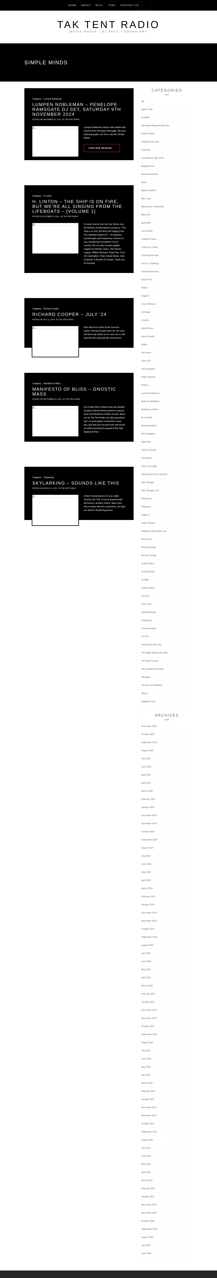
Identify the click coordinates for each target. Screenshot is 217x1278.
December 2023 (149, 912)
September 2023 (149, 937)
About (86, 5)
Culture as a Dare (149, 247)
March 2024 (147, 888)
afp (142, 101)
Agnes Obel (146, 109)
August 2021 (147, 1139)
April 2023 (146, 977)
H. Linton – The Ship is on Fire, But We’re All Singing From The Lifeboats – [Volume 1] (77, 206)
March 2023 (147, 985)
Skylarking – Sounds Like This (75, 483)
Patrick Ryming (148, 450)
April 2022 (146, 1075)
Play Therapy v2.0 (150, 490)
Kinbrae (145, 385)
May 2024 (146, 872)
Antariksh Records (150, 141)
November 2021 (149, 1115)
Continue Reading (100, 148)
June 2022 (146, 1058)
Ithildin (144, 344)
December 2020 (149, 1204)
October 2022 (147, 1026)
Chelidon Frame (148, 239)
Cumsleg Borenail (149, 255)
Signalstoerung (148, 612)
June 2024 (146, 864)
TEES (112, 5)
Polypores (146, 506)
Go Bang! (145, 312)
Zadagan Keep (148, 701)
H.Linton (48, 196)
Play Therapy (147, 482)
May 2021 (146, 1164)
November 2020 (149, 1212)
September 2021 (149, 1131)
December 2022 (149, 1010)
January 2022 (147, 1099)
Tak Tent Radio (108, 24)
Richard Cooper (51, 308)
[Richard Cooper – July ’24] (55, 341)
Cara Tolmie (147, 231)
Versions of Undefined (151, 685)
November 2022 (149, 1018)
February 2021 (148, 1188)
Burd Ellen (146, 223)
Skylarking (49, 477)
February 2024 (148, 896)
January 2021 (147, 1196)
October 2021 (147, 1123)
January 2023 (147, 1002)
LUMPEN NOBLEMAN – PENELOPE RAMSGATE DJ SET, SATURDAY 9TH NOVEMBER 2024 (76, 109)
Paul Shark (146, 458)
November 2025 (149, 726)
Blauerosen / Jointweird (152, 206)
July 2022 (145, 1050)
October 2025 (147, 734)
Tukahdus (146, 677)
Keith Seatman (148, 377)
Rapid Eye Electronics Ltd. (154, 531)
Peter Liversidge (149, 466)
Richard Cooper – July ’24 (69, 314)
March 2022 (147, 1083)
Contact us (129, 5)
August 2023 (147, 945)
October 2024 (147, 831)
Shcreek (145, 596)
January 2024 (147, 904)
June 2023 (146, 961)
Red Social (146, 539)
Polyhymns (146, 498)
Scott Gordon (147, 563)
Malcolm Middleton (150, 401)
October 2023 (147, 929)
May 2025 (146, 774)
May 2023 (146, 969)
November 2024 (149, 823)
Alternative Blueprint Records (155, 125)
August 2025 (147, 750)
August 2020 (147, 1237)
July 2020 (145, 1245)
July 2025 (145, 758)
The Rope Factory (150, 660)
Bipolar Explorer (148, 190)
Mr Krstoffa (146, 417)
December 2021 (149, 1107)
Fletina (144, 287)
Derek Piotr (146, 279)
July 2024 (145, 856)
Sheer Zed (146, 604)
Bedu (143, 182)
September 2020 (149, 1229)
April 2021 (146, 1172)
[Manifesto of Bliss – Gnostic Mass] (55, 421)
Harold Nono (147, 328)
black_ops (146, 198)
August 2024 (147, 847)
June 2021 (146, 1156)
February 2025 (148, 799)
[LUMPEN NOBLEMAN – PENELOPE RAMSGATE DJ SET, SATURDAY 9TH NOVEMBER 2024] (55, 141)
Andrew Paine (148, 133)
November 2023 (149, 920)
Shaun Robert (147, 587)
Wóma (144, 693)
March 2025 (147, 791)
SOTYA (145, 636)
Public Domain (148, 523)
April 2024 (146, 880)
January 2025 (147, 807)
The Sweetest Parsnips (152, 669)
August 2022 (147, 1042)
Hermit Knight (147, 336)
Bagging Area (147, 166)
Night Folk (146, 442)
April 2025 (146, 783)
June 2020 (146, 1253)
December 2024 (149, 815)
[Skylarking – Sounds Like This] (55, 510)
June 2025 (146, 766)
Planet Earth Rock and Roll (154, 474)
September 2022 (149, 1034)
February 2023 (148, 993)
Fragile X (145, 296)
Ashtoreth (145, 150)
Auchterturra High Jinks (152, 158)
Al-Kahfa (145, 117)
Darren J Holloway (150, 263)
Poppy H (145, 515)
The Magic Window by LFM (154, 652)
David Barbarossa (150, 271)
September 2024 (149, 839)
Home (72, 5)
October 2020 (147, 1221)
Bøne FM (145, 214)
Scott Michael (147, 571)
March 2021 (147, 1180)
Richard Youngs (148, 555)
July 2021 (145, 1148)
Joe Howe (146, 352)
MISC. (100, 5)
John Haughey (148, 369)
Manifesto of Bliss (52, 383)
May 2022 (146, 1066)
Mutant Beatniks (149, 425)
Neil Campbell (148, 433)
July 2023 (145, 953)
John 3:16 (146, 360)
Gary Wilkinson (148, 304)
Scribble (145, 579)
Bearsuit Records (149, 174)
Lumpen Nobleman (53, 98)
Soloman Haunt (148, 628)
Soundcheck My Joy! (151, 644)
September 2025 (149, 742)
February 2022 (148, 1091)
